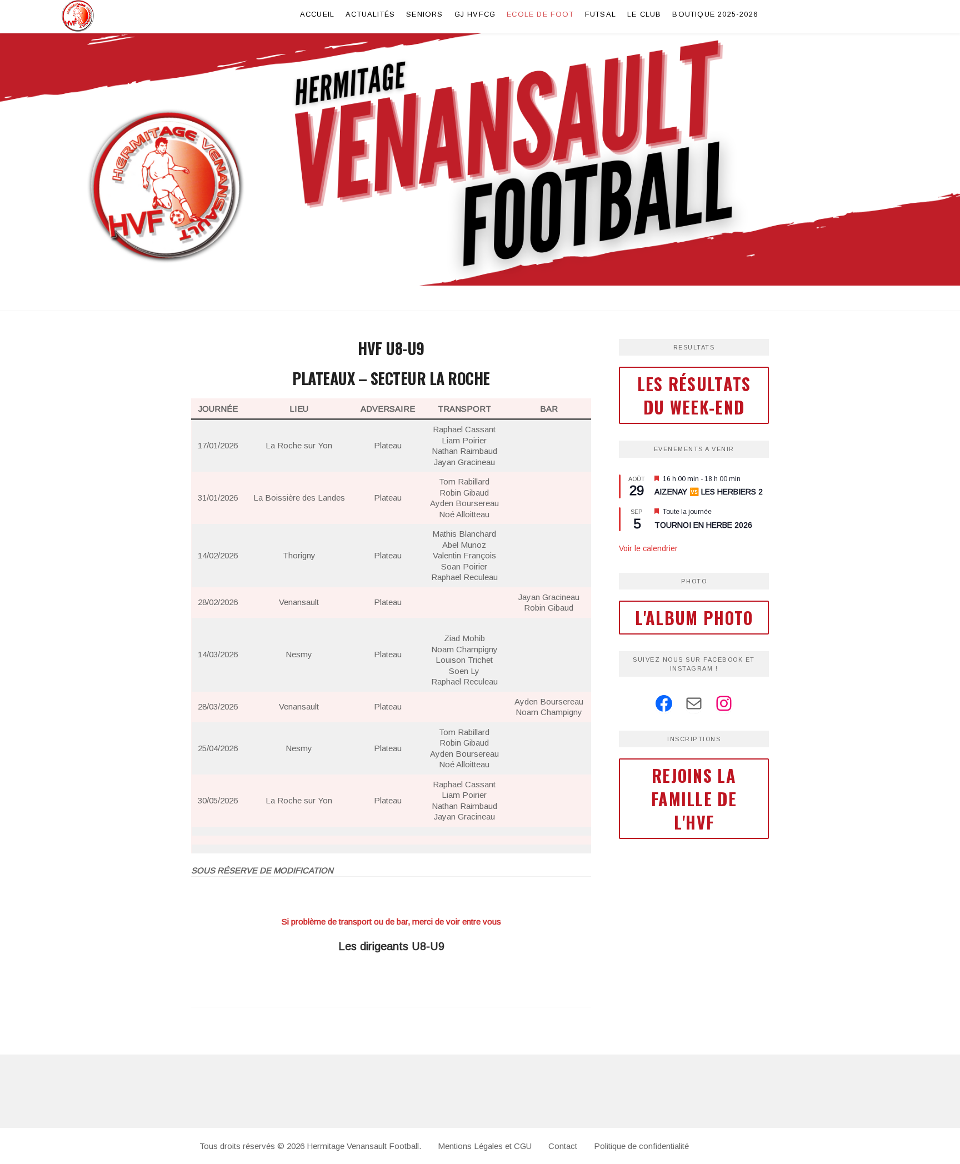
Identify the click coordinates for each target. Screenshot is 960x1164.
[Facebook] (664, 703)
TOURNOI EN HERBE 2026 (703, 525)
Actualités (370, 14)
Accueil (317, 14)
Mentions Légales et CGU (485, 1146)
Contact (562, 1146)
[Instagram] (724, 703)
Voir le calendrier (648, 548)
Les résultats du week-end (694, 395)
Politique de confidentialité (641, 1146)
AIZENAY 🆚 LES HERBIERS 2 (708, 491)
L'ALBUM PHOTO (694, 617)
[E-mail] (694, 703)
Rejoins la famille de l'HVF (694, 799)
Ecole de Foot (540, 14)
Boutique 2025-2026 (715, 14)
